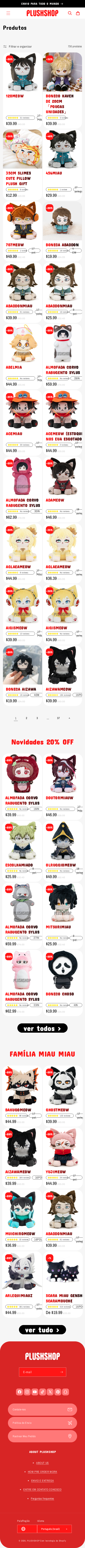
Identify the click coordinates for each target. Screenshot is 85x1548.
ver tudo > (42, 1329)
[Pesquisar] (70, 13)
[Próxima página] (69, 718)
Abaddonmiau (19, 305)
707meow (15, 244)
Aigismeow (16, 627)
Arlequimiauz (19, 1295)
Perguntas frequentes (42, 1498)
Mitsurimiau (58, 926)
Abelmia (14, 367)
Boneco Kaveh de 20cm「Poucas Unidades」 (60, 103)
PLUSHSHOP (33, 1540)
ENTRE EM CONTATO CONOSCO (42, 1489)
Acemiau (14, 433)
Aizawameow (18, 1171)
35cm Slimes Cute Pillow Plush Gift (18, 178)
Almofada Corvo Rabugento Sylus (63, 370)
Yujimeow (56, 1171)
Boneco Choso (60, 993)
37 (58, 718)
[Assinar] (61, 1372)
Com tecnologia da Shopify (53, 1540)
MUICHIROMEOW (20, 1233)
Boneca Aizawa (21, 689)
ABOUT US (42, 1463)
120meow (15, 95)
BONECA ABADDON (62, 244)
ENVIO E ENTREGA (42, 1480)
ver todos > (42, 1028)
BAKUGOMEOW (18, 1109)
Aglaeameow (18, 566)
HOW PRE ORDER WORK (42, 1471)
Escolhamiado (19, 865)
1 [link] (16, 718)
